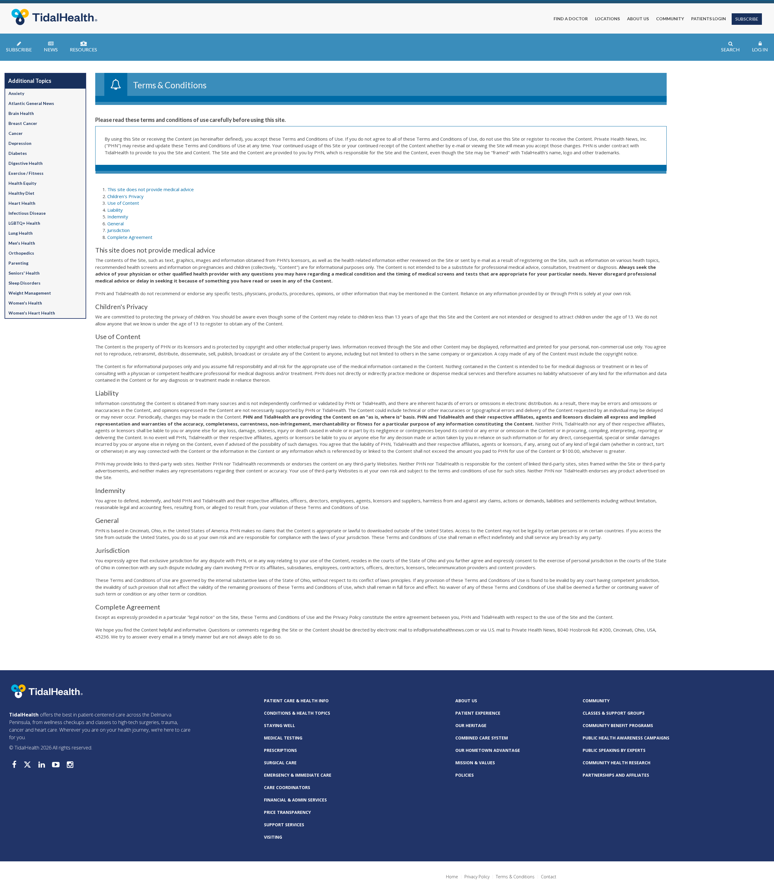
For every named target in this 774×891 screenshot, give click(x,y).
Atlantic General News (31, 103)
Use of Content (123, 203)
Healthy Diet (21, 193)
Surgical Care (280, 762)
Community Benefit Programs (618, 725)
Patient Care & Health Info (296, 700)
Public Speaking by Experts (614, 750)
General (115, 223)
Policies (464, 775)
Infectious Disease (27, 213)
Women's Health (25, 302)
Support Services (284, 824)
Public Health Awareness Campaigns (626, 738)
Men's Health (21, 243)
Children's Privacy (125, 196)
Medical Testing (283, 738)
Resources (83, 49)
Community (596, 700)
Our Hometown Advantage (487, 750)
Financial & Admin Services (295, 800)
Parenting (18, 263)
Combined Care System (481, 738)
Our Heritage (470, 725)
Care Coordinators (287, 787)
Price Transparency (287, 812)
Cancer (15, 133)
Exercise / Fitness (26, 173)
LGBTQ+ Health (24, 223)
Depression (19, 143)
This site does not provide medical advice (150, 189)
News (51, 49)
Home (452, 877)
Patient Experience (477, 713)
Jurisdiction (118, 230)
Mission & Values (475, 762)
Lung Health (20, 233)
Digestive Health (25, 163)
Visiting (273, 837)
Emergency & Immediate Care (297, 775)
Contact (548, 877)
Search (730, 49)
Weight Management (29, 292)
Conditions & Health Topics (297, 713)
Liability (115, 210)
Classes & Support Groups (614, 713)
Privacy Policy (476, 877)
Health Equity (22, 183)
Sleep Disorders (24, 283)
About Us (466, 700)
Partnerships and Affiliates (616, 775)
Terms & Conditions (515, 877)
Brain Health (21, 113)
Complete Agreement (129, 237)
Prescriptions (280, 750)
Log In (760, 49)
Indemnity (117, 217)
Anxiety (16, 93)
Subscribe (746, 18)
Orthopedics (21, 253)
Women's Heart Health (31, 312)
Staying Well (279, 725)
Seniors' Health (24, 273)
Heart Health (21, 203)
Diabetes (17, 153)
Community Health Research (616, 762)
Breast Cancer (22, 123)
